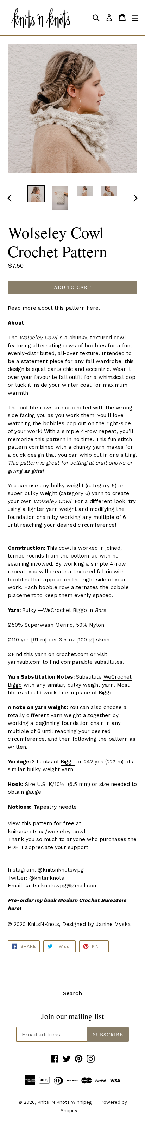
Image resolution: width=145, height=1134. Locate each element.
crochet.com (73, 654)
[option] (36, 193)
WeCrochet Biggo (66, 610)
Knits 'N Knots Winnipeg (64, 1102)
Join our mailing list (72, 1016)
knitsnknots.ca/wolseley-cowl (47, 831)
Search (72, 993)
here (93, 308)
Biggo (68, 762)
